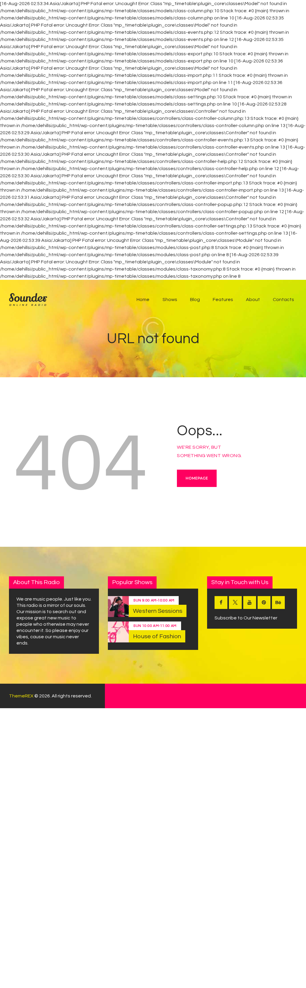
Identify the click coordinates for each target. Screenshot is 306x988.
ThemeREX (21, 696)
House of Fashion (157, 636)
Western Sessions (157, 611)
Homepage (197, 478)
